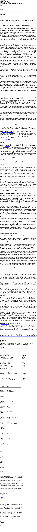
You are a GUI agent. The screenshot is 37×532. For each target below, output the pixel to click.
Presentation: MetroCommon (5, 324)
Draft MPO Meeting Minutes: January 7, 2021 (7, 132)
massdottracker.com (7, 146)
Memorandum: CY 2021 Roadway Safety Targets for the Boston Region (11, 139)
